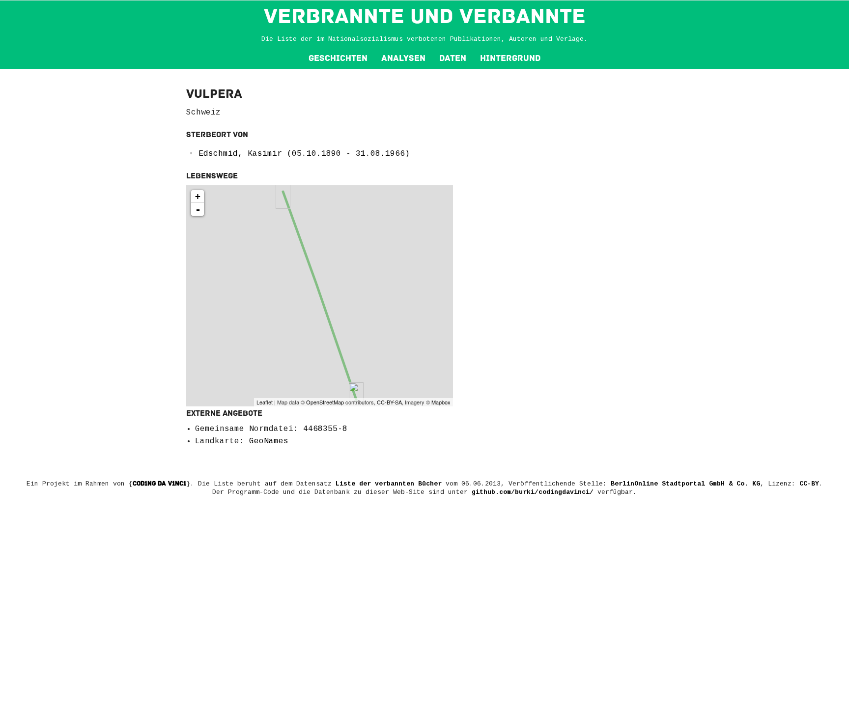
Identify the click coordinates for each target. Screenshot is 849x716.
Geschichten (338, 58)
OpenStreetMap (325, 402)
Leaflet (264, 402)
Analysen (403, 58)
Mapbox (441, 402)
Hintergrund (510, 58)
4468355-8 (325, 429)
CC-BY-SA (389, 402)
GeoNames (268, 441)
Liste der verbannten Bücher (389, 483)
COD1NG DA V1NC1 (159, 483)
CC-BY (809, 483)
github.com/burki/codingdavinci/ (533, 492)
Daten (452, 58)
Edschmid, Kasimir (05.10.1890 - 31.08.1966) (304, 153)
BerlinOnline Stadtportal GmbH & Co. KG (685, 483)
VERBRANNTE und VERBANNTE (425, 16)
